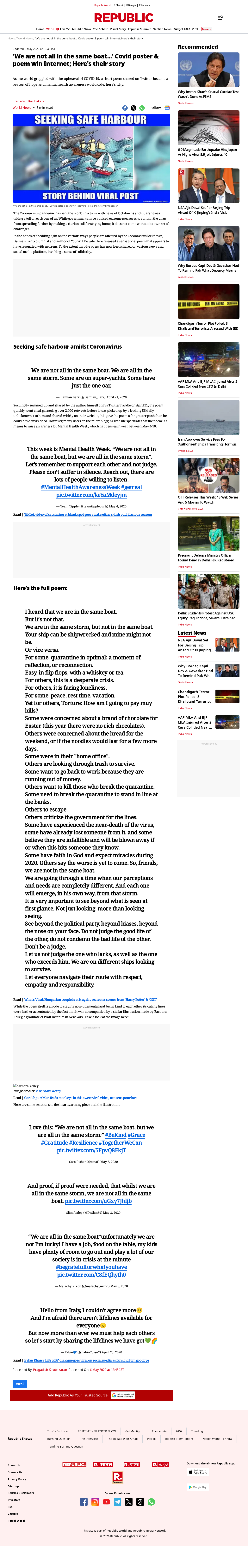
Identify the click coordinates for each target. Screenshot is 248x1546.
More (205, 29)
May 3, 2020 (112, 1212)
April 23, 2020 (112, 1352)
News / (12, 38)
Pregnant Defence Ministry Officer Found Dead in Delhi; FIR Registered (206, 558)
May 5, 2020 (119, 1286)
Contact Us (15, 1473)
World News (22, 107)
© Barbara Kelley (48, 1091)
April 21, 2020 (116, 397)
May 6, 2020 (109, 1162)
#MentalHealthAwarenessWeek (80, 487)
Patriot (151, 1439)
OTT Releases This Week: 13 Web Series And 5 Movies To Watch (208, 500)
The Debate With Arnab (122, 1439)
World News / (25, 38)
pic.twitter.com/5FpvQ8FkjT (91, 1150)
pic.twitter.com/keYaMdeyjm (91, 494)
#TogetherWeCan (120, 1142)
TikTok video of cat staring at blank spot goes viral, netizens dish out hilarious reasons (88, 514)
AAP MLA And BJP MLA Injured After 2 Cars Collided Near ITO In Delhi (207, 384)
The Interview (89, 1439)
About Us (14, 1466)
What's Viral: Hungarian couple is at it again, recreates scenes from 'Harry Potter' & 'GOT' (90, 999)
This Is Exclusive (57, 1431)
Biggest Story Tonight (179, 1439)
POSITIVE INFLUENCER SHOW (97, 1431)
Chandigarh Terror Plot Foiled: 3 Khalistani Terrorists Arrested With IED (208, 326)
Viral (20, 1384)
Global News (186, 103)
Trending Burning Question (65, 1447)
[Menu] (218, 17)
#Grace (136, 1134)
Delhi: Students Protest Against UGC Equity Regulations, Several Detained (206, 616)
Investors (14, 1500)
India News (185, 219)
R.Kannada (145, 5)
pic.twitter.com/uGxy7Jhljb (98, 1200)
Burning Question (59, 1439)
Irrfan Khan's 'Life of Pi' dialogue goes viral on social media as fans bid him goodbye (86, 1360)
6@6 (179, 1431)
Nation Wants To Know (217, 1439)
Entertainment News (190, 509)
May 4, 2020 (118, 506)
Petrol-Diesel (16, 1521)
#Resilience (83, 1142)
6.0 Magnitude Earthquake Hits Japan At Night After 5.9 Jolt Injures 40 (207, 152)
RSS (10, 1507)
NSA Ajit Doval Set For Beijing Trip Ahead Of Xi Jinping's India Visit (204, 210)
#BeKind (116, 1134)
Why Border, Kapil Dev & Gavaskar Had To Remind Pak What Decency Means (208, 268)
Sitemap (13, 1486)
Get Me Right (133, 1431)
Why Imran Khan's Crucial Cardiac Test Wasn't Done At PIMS (208, 94)
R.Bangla (131, 5)
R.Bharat (118, 5)
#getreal (131, 487)
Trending (197, 1431)
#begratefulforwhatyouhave (91, 1266)
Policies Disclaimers (21, 1493)
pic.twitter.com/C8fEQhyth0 (91, 1274)
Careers (13, 1514)
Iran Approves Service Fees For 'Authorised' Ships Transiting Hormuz (207, 442)
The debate (159, 1431)
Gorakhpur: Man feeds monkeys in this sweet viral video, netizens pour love (80, 1097)
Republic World (102, 5)
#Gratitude (54, 1142)
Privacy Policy (17, 1479)
